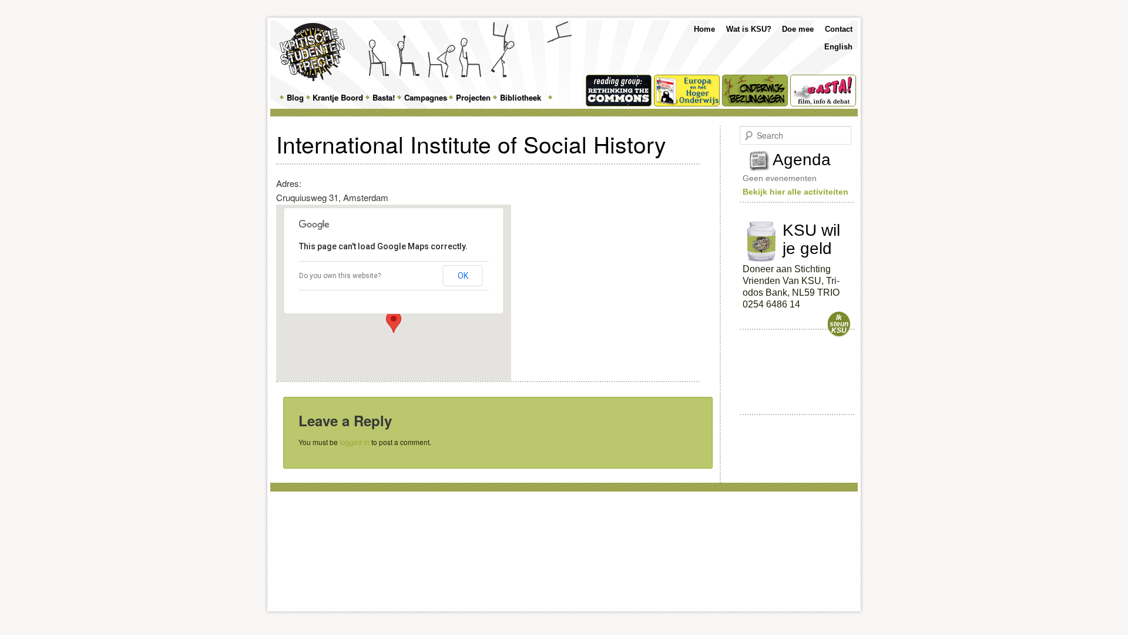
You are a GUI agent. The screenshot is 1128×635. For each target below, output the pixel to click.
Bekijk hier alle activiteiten (795, 191)
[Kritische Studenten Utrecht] (312, 52)
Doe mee (798, 29)
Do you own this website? (340, 276)
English (838, 46)
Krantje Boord (338, 97)
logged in (355, 442)
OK (463, 275)
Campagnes (425, 97)
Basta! (383, 97)
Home (704, 29)
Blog (295, 97)
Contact (838, 29)
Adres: (288, 183)
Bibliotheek (520, 97)
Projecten (473, 97)
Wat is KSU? (748, 29)
